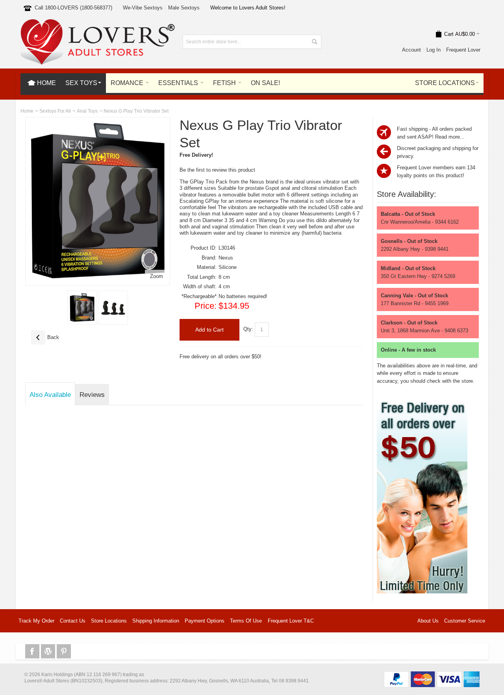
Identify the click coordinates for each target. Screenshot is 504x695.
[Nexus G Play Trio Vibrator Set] (82, 307)
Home (26, 111)
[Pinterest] (64, 651)
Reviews (92, 394)
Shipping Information (155, 621)
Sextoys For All (55, 111)
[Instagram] (49, 651)
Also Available (50, 394)
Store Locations (109, 621)
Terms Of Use (246, 621)
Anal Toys (87, 111)
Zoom (156, 276)
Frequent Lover (463, 50)
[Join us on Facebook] (33, 651)
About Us (428, 621)
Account (411, 50)
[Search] (314, 42)
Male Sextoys (184, 8)
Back (45, 337)
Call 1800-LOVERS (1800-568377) (73, 8)
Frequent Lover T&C (291, 621)
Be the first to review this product (217, 170)
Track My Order (36, 621)
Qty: (248, 329)
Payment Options (204, 621)
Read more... (450, 137)
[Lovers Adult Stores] (97, 23)
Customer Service (464, 621)
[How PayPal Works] (432, 675)
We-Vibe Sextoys (143, 8)
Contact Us (72, 621)
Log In (433, 50)
